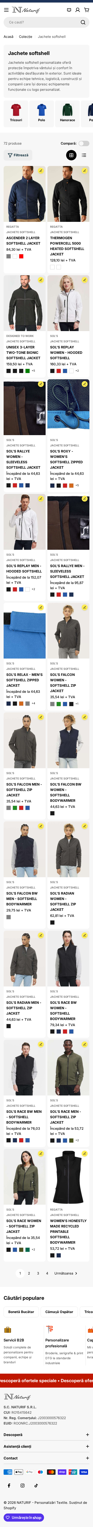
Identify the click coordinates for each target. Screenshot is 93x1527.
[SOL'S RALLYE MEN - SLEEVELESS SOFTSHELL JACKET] (68, 522)
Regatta (12, 226)
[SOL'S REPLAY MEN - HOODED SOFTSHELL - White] (27, 589)
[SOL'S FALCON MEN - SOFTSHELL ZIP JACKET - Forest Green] (15, 808)
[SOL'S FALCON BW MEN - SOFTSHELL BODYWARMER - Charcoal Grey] (8, 917)
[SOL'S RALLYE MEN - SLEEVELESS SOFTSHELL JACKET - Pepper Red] (58, 594)
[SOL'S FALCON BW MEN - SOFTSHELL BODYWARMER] (25, 849)
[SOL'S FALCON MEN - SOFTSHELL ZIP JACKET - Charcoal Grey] (8, 808)
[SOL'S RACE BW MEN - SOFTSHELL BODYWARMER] (25, 1067)
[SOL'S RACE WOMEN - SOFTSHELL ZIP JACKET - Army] (21, 1250)
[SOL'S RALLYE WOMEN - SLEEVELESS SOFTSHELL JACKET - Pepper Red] (15, 485)
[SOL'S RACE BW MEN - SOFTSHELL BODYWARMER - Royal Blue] (27, 1140)
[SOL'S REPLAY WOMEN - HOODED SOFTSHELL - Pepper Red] (58, 371)
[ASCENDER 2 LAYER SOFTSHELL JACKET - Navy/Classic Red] (21, 256)
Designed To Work (20, 336)
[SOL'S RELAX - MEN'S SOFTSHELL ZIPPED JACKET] (25, 631)
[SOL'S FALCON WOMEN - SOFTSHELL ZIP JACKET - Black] (71, 704)
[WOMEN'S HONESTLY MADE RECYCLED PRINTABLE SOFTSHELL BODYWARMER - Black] (52, 1255)
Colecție (25, 36)
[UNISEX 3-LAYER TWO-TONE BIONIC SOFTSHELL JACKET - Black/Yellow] (21, 371)
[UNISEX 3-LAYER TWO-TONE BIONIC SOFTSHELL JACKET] (25, 303)
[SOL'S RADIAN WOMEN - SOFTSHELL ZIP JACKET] (68, 849)
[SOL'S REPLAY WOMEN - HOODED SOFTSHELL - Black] (52, 371)
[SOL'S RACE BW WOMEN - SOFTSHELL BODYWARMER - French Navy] (58, 1031)
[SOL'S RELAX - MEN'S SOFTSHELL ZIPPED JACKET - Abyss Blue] (8, 703)
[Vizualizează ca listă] (84, 155)
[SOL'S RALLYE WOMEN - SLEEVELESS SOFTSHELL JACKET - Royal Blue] (21, 485)
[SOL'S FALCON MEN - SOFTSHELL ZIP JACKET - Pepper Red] (21, 808)
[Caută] (83, 22)
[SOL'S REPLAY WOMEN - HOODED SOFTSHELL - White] (71, 371)
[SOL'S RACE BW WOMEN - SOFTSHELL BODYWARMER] (68, 958)
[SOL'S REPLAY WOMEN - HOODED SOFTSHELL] (68, 303)
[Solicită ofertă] (69, 10)
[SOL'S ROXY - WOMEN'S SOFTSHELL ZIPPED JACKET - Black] (58, 485)
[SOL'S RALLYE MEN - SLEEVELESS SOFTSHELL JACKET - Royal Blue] (65, 594)
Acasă (8, 36)
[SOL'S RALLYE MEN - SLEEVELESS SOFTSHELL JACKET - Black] (52, 594)
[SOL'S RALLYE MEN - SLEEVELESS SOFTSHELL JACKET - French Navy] (71, 594)
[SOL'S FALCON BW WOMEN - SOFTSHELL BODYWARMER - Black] (52, 813)
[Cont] (77, 10)
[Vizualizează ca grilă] (71, 155)
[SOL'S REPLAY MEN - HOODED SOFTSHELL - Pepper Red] (15, 589)
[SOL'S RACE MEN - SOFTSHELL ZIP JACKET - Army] (71, 1140)
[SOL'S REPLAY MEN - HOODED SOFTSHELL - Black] (8, 589)
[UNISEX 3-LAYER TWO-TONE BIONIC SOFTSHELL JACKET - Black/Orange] (8, 371)
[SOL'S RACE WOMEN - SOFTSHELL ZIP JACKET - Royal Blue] (15, 1250)
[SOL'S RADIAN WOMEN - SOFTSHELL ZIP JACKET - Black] (52, 922)
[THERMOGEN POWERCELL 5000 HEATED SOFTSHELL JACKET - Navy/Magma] (58, 267)
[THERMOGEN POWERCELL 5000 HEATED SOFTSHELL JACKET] (68, 194)
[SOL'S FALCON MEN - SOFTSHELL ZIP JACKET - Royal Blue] (27, 808)
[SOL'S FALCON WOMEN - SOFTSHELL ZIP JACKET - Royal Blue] (65, 704)
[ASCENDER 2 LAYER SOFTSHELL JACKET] (25, 194)
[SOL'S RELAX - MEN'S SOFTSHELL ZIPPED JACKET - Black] (15, 703)
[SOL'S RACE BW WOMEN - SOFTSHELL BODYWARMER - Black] (52, 1031)
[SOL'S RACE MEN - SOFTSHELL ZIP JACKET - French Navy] (58, 1140)
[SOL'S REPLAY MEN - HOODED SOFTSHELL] (25, 522)
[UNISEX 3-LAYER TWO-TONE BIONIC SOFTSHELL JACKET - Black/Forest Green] (27, 371)
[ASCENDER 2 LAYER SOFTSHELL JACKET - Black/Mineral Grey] (8, 256)
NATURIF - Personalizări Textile (42, 1502)
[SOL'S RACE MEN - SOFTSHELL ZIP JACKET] (68, 1067)
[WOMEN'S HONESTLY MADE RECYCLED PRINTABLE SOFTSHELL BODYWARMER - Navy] (58, 1255)
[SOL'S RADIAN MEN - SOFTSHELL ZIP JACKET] (25, 958)
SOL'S (54, 336)
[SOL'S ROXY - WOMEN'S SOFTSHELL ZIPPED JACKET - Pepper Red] (65, 485)
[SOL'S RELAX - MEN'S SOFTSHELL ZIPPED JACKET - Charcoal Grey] (27, 703)
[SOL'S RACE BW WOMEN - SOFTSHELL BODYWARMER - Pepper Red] (65, 1031)
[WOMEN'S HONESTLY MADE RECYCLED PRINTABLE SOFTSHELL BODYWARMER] (68, 1177)
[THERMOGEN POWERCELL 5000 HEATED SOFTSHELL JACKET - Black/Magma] (52, 267)
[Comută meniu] (6, 10)
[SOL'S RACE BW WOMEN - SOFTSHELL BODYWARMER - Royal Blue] (71, 1031)
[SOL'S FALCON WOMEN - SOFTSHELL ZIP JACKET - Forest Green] (58, 704)
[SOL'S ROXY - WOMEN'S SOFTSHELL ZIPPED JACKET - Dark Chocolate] (71, 485)
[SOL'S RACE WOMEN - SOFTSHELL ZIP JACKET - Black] (8, 1250)
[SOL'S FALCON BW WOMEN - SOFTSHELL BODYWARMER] (68, 740)
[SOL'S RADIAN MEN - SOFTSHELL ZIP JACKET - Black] (8, 1026)
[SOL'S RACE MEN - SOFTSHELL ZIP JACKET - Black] (52, 1140)
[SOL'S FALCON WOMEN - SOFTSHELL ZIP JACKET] (68, 631)
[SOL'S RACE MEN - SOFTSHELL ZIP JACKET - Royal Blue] (65, 1140)
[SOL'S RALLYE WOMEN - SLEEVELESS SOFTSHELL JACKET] (25, 407)
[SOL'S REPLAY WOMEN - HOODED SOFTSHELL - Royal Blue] (65, 371)
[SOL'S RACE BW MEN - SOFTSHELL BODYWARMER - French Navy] (15, 1140)
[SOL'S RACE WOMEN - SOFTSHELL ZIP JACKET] (25, 1177)
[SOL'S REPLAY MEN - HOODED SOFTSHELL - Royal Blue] (21, 589)
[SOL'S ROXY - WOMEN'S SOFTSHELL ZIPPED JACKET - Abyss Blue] (52, 485)
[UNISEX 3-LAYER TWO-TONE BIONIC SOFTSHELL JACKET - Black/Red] (15, 371)
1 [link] (20, 1273)
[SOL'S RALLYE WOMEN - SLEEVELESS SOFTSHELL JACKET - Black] (8, 485)
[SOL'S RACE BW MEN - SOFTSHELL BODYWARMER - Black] (8, 1140)
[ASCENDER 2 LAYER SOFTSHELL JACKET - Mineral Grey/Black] (15, 256)
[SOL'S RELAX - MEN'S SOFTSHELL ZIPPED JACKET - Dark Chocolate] (21, 703)
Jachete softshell (20, 232)
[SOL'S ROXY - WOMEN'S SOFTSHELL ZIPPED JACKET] (68, 407)
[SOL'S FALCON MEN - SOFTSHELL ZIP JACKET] (25, 740)
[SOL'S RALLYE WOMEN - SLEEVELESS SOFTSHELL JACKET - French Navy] (27, 485)
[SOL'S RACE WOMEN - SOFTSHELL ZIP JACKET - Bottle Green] (27, 1250)
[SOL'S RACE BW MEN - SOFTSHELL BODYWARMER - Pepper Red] (21, 1140)
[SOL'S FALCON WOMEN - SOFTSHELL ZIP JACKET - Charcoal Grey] (52, 704)
